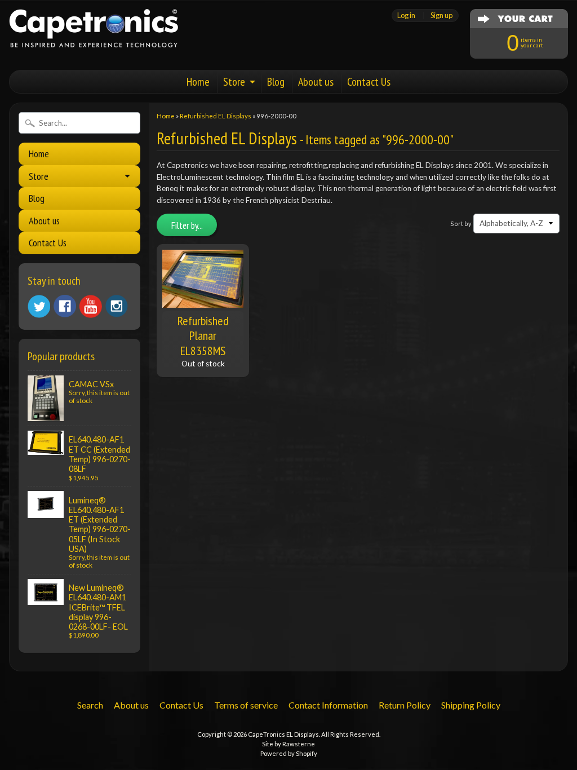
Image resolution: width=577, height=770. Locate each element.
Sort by (461, 223)
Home (198, 81)
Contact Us (368, 81)
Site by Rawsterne (288, 743)
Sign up (441, 15)
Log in (406, 15)
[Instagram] (116, 306)
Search (90, 705)
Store (234, 81)
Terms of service (246, 705)
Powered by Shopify (288, 753)
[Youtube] (90, 306)
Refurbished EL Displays (215, 116)
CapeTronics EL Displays (283, 734)
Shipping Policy (470, 705)
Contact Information (328, 705)
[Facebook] (65, 306)
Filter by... (187, 225)
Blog (276, 81)
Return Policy (404, 705)
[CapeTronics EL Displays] (93, 33)
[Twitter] (39, 306)
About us (316, 81)
